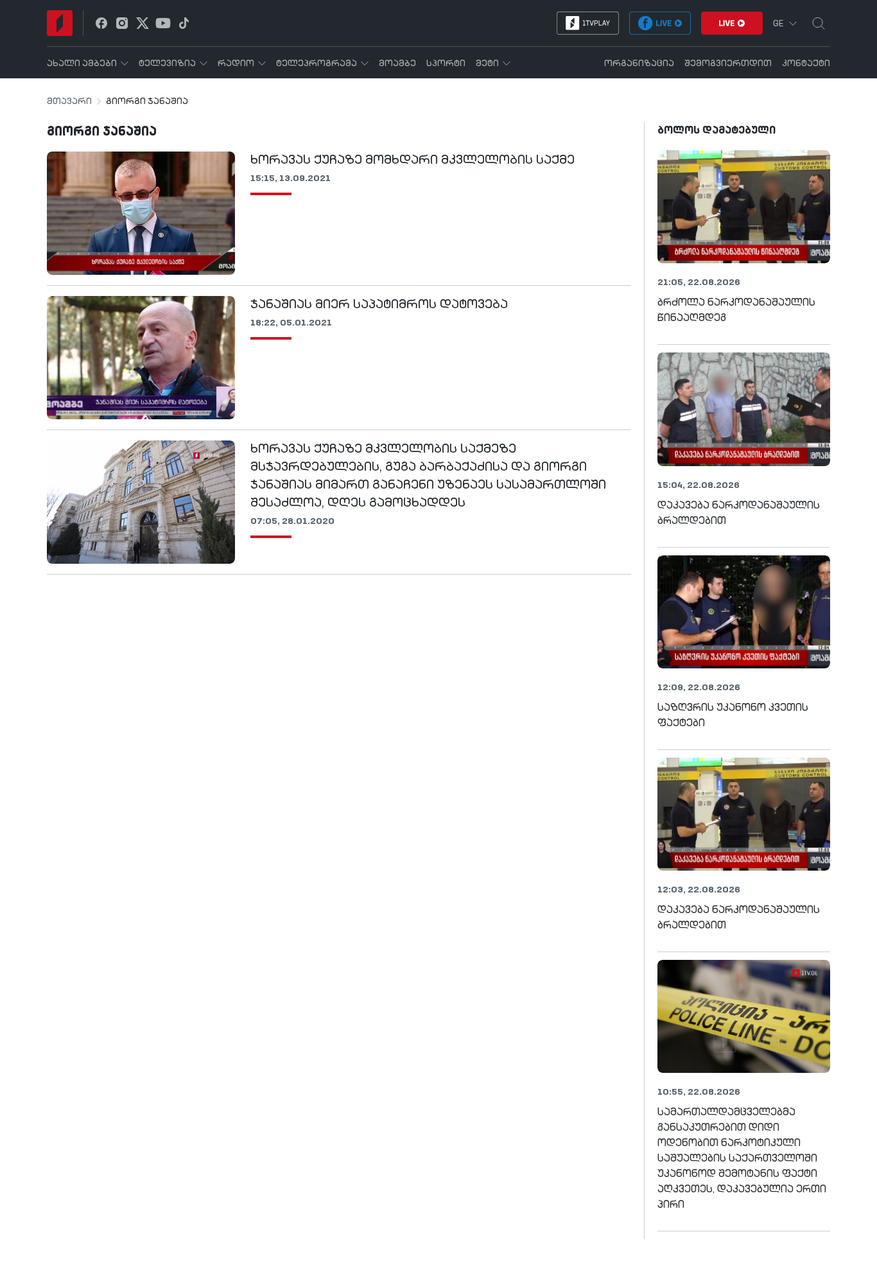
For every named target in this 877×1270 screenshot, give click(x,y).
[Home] (60, 23)
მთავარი (69, 101)
